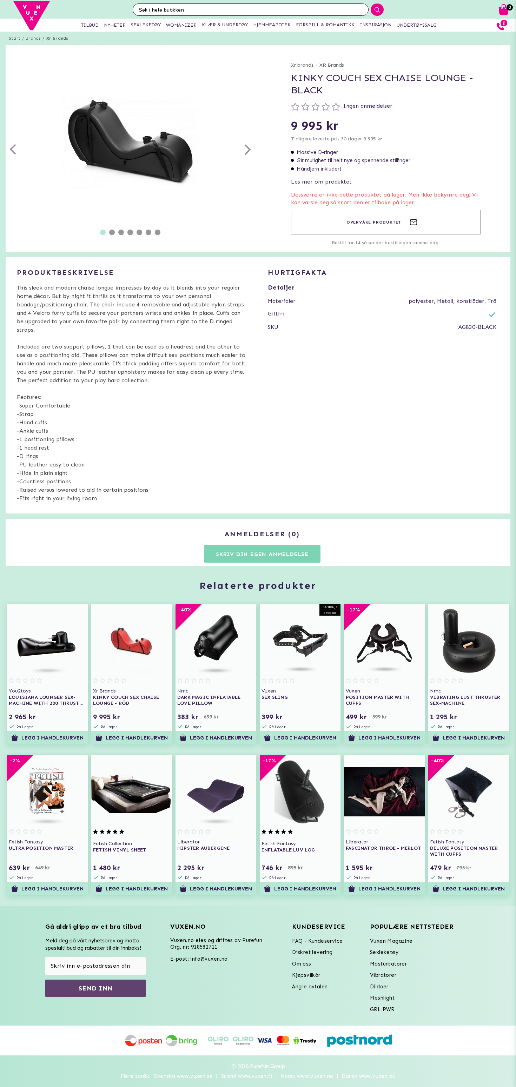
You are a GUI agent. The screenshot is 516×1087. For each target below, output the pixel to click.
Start (14, 38)
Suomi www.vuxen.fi (246, 1076)
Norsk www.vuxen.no (306, 1076)
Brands (33, 38)
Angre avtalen (310, 986)
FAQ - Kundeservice (317, 941)
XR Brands (331, 65)
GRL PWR (382, 1009)
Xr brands (57, 38)
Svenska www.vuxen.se (183, 1076)
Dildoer (379, 986)
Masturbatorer (388, 964)
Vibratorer (383, 975)
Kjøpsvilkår (306, 975)
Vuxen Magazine (391, 941)
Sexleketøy (384, 952)
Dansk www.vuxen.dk (368, 1076)
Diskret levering (312, 952)
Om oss (301, 964)
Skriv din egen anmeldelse (262, 554)
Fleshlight (382, 998)
